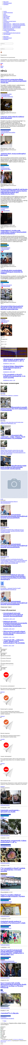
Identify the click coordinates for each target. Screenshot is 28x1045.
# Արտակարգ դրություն (7, 1018)
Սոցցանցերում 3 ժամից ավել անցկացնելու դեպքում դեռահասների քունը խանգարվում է (13, 232)
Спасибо (3, 739)
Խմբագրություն (5, 805)
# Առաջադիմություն (6, 285)
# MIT (2, 283)
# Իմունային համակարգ (7, 876)
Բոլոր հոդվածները (8, 29)
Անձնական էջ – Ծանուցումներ (12, 27)
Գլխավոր (6, 1)
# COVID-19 (3, 1017)
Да (1, 650)
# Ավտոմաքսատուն (6, 901)
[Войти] (1, 64)
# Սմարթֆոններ (5, 95)
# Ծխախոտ (4, 322)
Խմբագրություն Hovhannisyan (8, 75)
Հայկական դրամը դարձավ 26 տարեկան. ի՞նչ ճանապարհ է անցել (13, 922)
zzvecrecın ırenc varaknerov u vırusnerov (9, 395)
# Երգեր (3, 209)
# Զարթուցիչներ (5, 210)
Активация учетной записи (9, 21)
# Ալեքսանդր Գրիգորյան (7, 961)
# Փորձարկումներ (6, 169)
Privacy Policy (6, 18)
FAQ (2, 990)
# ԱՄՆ (2, 817)
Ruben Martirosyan (5, 527)
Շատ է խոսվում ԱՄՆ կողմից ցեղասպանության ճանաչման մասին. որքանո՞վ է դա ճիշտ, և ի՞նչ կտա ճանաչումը (14, 985)
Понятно (3, 691)
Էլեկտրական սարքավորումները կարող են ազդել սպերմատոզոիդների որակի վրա (13, 81)
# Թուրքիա (4, 992)
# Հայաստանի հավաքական (9, 962)
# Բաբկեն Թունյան (6, 846)
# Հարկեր (3, 847)
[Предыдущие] (2, 789)
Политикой (3, 1041)
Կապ (7, 31)
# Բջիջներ (3, 875)
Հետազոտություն (6, 129)
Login (4, 13)
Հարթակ (5, 4)
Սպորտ (3, 959)
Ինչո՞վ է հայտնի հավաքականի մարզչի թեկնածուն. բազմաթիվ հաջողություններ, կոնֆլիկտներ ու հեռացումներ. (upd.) (12, 952)
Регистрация (6, 22)
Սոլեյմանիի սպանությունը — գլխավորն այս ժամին (10, 811)
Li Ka (2, 499)
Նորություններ (5, 165)
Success (5, 20)
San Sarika (3, 393)
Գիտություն (4, 92)
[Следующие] (4, 789)
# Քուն (2, 133)
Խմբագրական (7, 3)
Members (5, 15)
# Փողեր (3, 929)
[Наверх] (2, 1043)
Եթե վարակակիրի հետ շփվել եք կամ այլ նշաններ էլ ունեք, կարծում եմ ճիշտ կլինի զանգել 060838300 (12, 531)
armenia (2, 585)
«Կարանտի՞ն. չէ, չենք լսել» (10, 1013)
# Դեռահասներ (5, 249)
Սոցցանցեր (4, 246)
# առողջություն (5, 131)
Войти (2, 66)
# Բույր (2, 166)
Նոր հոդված (6, 34)
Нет (4, 650)
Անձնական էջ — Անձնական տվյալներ (14, 23)
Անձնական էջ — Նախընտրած (12, 26)
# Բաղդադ (4, 818)
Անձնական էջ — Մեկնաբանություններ (14, 25)
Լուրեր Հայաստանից (9, 30)
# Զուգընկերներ (5, 168)
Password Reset (6, 16)
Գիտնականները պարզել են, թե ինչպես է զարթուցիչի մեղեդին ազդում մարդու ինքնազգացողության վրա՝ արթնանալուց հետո (14, 192)
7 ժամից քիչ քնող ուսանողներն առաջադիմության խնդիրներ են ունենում (12, 272)
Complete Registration (8, 12)
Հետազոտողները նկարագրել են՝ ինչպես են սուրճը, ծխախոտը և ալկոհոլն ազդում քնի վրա (12, 307)
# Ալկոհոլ (3, 319)
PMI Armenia (6, 17)
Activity (5, 11)
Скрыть (9, 607)
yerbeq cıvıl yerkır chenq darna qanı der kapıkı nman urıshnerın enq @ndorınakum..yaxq (12, 423)
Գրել (2, 63)
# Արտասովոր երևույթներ (8, 132)
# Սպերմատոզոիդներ (7, 96)
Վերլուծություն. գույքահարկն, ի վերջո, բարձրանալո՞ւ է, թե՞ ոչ (14, 841)
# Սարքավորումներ (6, 94)
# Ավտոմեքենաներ (6, 903)
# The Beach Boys (5, 208)
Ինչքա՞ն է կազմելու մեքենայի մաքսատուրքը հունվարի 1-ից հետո (13, 895)
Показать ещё (4, 607)
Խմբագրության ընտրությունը (11, 32)
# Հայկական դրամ (6, 928)
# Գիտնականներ (5, 247)
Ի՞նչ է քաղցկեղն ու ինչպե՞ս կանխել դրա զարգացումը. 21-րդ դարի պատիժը (13, 869)
